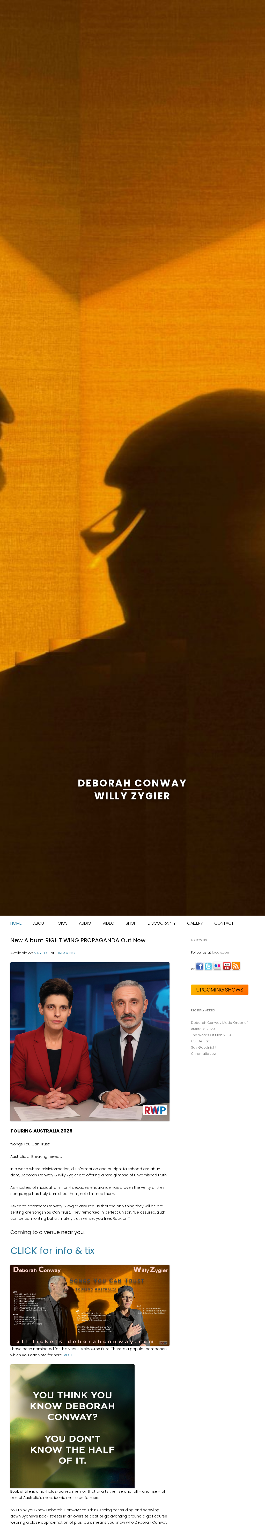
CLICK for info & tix (52, 1250)
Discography (162, 923)
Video (108, 923)
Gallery (195, 923)
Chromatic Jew (204, 1053)
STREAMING (65, 953)
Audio (85, 923)
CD (46, 953)
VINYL (38, 953)
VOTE (68, 1355)
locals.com (221, 952)
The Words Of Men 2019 (211, 1035)
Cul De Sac (200, 1041)
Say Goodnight (203, 1047)
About (39, 923)
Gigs (63, 923)
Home (16, 923)
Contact (224, 923)
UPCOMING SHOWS (219, 989)
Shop (131, 923)
